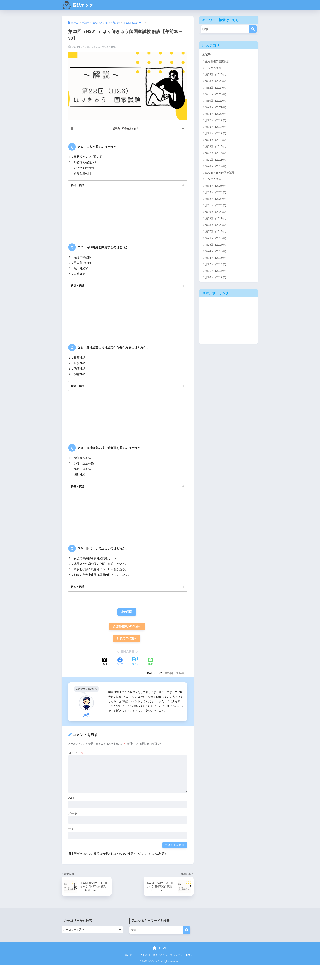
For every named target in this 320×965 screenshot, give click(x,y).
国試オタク (83, 5)
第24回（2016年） (216, 140)
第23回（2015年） (216, 146)
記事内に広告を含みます (125, 128)
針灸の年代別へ (127, 638)
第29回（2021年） (216, 107)
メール (72, 813)
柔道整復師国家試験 (217, 61)
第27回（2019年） (216, 120)
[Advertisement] (228, 320)
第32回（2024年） (216, 87)
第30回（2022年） (216, 100)
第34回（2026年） (216, 74)
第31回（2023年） (216, 94)
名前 (71, 798)
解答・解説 (77, 185)
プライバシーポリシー (182, 955)
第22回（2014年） (176, 673)
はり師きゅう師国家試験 (220, 172)
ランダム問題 (213, 68)
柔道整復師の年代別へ (127, 626)
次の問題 (127, 612)
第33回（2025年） (216, 81)
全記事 (206, 54)
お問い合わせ (160, 955)
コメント (75, 752)
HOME (162, 948)
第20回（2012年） (216, 166)
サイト (72, 829)
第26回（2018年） (216, 127)
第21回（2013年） (216, 159)
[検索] (253, 29)
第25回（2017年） (216, 133)
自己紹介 (130, 955)
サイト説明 (144, 955)
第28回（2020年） (216, 113)
